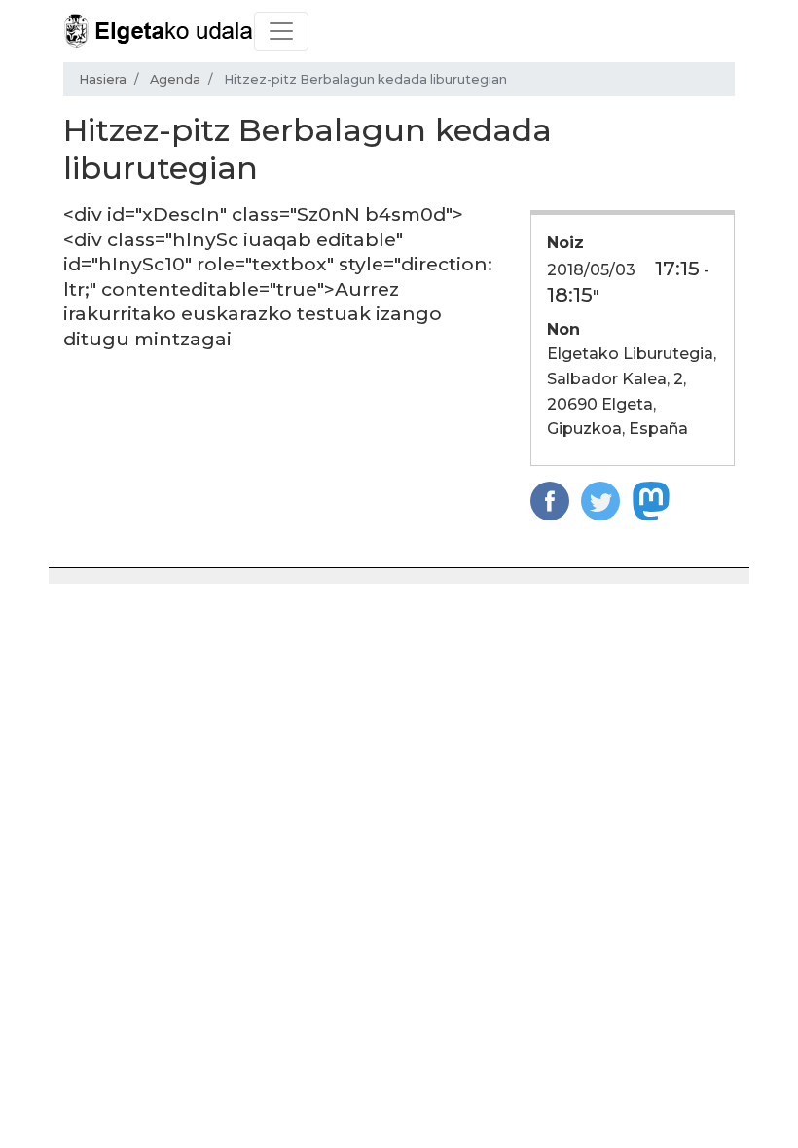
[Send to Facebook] (549, 499)
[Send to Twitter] (600, 499)
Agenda (175, 79)
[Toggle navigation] (281, 31)
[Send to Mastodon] (651, 499)
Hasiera (103, 79)
